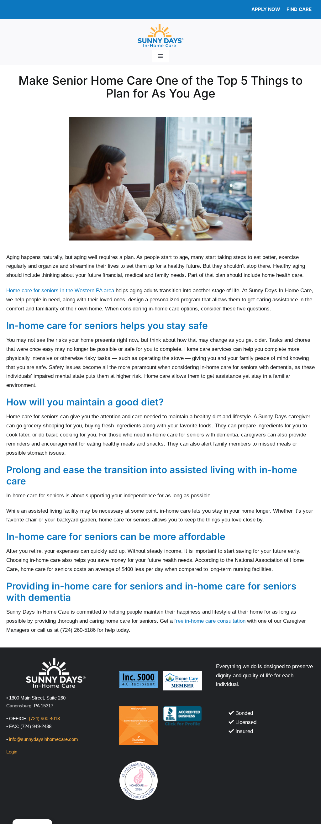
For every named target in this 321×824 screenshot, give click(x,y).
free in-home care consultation (209, 621)
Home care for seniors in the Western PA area (60, 290)
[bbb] (182, 709)
